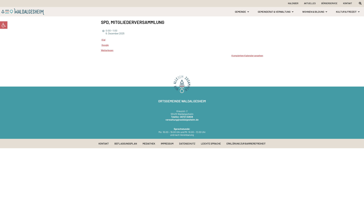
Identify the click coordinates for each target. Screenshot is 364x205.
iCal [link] (103, 39)
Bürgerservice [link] (329, 3)
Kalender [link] (293, 3)
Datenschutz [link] (187, 143)
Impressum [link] (167, 143)
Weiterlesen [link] (107, 50)
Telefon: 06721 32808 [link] (182, 116)
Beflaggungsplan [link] (125, 143)
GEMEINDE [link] (240, 11)
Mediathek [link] (149, 143)
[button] (360, 3)
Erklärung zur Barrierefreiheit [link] (246, 143)
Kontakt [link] (347, 3)
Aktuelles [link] (310, 3)
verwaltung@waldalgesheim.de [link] (182, 119)
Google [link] (105, 45)
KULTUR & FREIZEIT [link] (346, 11)
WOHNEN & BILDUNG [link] (313, 11)
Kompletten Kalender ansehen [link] (247, 55)
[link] (3, 25)
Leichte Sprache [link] (211, 143)
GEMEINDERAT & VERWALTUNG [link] (274, 11)
